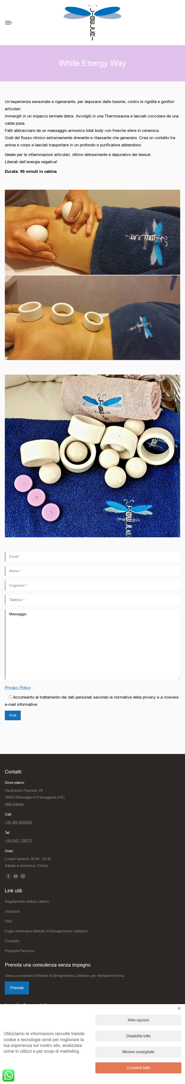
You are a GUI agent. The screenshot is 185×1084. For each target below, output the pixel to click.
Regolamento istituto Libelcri (27, 901)
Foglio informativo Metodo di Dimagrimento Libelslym (46, 931)
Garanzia (12, 911)
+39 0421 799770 (18, 840)
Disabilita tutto (138, 1036)
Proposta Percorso (19, 950)
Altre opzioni (138, 1020)
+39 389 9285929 (18, 822)
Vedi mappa (14, 804)
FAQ (8, 921)
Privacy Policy (18, 687)
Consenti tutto (138, 1068)
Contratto (12, 941)
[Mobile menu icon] (9, 22)
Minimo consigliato (138, 1052)
